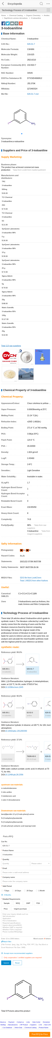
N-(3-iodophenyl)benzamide (12, 822)
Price (6, 909)
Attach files (7, 942)
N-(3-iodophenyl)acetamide (11, 818)
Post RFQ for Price (40, 1034)
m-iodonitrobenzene (8, 672)
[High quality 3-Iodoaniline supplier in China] (9, 374)
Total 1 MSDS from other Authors (34, 581)
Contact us (20, 1022)
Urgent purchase (20, 909)
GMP (28, 903)
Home (3, 15)
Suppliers (33, 1025)
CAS (40, 1025)
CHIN (7, 759)
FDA (38, 903)
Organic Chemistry (33, 15)
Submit (6, 963)
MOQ (18, 903)
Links (28, 1022)
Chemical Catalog (16, 15)
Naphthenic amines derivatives (16, 18)
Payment (11, 1022)
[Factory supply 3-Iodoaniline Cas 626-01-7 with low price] (42, 357)
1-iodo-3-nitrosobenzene (10, 800)
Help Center (36, 1022)
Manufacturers (13, 1025)
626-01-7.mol (33, 94)
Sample (7, 903)
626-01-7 (30, 669)
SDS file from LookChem (30, 578)
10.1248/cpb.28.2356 (14, 775)
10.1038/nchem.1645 (14, 687)
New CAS (47, 1025)
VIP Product (24, 1025)
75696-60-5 (31, 756)
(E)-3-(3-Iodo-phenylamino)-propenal (32, 759)
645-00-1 (5, 669)
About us (3, 1022)
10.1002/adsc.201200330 (16, 731)
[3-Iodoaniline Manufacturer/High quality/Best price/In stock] (9, 357)
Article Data (18, 1027)
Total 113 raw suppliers (11, 346)
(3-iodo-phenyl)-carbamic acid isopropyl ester (18, 826)
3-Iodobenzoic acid (8, 796)
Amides (46, 15)
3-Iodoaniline (32, 672)
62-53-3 (30, 712)
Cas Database (7, 1027)
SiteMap (3, 1025)
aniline (29, 715)
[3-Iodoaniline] (26, 357)
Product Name (43, 1027)
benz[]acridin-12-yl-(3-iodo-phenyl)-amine (17, 814)
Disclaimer (46, 1022)
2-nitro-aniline (6, 792)
